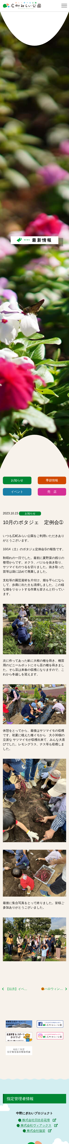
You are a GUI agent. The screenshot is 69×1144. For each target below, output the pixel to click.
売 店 (52, 491)
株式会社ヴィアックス (36, 1125)
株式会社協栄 (36, 1130)
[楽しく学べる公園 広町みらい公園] (22, 5)
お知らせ (17, 480)
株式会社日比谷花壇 (36, 1120)
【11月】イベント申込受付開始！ (17, 989)
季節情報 (52, 480)
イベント (17, 491)
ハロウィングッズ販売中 (55, 988)
